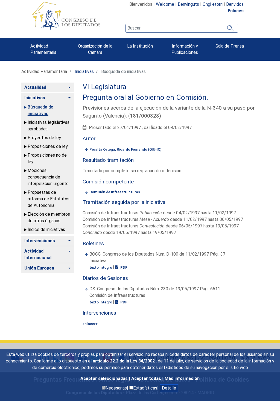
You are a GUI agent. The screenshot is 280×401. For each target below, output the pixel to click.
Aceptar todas (146, 378)
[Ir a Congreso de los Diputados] (66, 16)
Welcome (165, 4)
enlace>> (90, 323)
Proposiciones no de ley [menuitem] (47, 158)
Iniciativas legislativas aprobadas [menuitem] (48, 125)
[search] (182, 28)
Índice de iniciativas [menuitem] (46, 229)
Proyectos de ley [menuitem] (44, 137)
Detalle (169, 388)
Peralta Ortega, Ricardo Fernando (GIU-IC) (125, 149)
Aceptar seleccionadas (104, 378)
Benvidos (235, 4)
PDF (123, 267)
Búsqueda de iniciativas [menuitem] (40, 110)
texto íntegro (101, 267)
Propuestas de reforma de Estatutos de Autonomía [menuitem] (48, 199)
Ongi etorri (213, 4)
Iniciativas (84, 71)
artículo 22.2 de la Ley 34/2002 (124, 361)
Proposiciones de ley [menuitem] (48, 146)
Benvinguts (188, 4)
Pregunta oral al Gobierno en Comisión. (145, 97)
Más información (182, 378)
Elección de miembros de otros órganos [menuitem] (49, 217)
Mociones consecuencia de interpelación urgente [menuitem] (48, 177)
